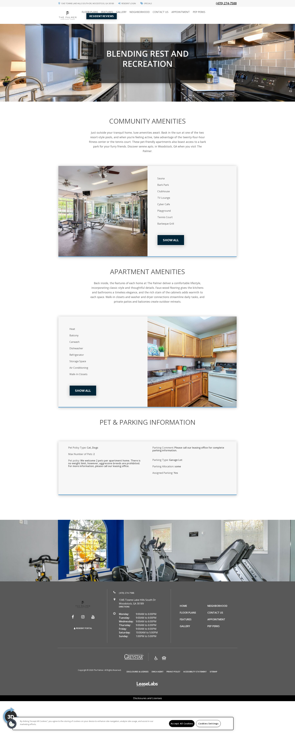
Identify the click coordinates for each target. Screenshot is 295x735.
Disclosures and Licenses (147, 698)
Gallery (121, 12)
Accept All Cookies (182, 723)
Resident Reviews (101, 16)
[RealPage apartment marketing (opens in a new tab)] (147, 684)
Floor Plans (90, 12)
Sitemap (213, 671)
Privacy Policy (173, 671)
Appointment (180, 12)
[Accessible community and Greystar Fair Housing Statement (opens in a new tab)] (156, 658)
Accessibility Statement (195, 671)
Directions (124, 606)
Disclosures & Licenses (138, 671)
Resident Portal (84, 628)
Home (183, 606)
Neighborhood (140, 12)
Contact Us (160, 12)
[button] (72, 616)
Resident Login (129, 3)
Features (107, 12)
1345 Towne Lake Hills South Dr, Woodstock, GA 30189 (87, 3)
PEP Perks (199, 12)
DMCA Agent (157, 671)
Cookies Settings (208, 723)
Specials (148, 3)
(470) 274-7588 (226, 3)
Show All (171, 240)
